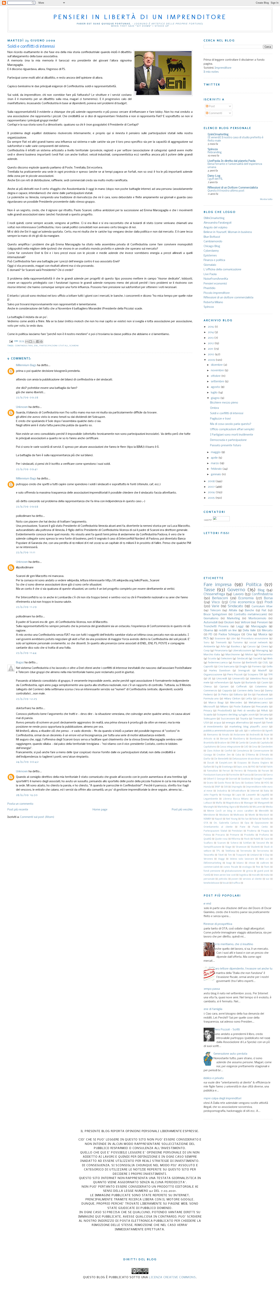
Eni (36, 345)
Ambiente (209, 646)
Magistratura (233, 803)
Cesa (254, 747)
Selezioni (226, 658)
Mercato (267, 630)
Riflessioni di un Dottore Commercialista (233, 187)
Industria (222, 791)
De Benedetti (221, 759)
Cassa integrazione (230, 747)
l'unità (207, 875)
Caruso (251, 646)
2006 (212, 492)
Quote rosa (221, 839)
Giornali (233, 779)
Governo (236, 590)
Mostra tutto (266, 199)
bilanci (240, 863)
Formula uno (211, 698)
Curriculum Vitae (262, 606)
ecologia (247, 867)
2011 (211, 348)
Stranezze (241, 847)
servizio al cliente (252, 879)
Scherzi (234, 843)
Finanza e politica (214, 260)
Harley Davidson (219, 670)
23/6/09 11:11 (25, 552)
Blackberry (239, 739)
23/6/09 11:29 (26, 607)
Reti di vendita (247, 710)
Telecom (215, 610)
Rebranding (215, 152)
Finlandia (252, 771)
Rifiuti (264, 710)
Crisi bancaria (226, 666)
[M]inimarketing (212, 863)
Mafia (219, 803)
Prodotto (249, 835)
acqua (217, 722)
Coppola (227, 690)
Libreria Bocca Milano (236, 799)
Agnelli (269, 731)
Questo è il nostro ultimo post (226, 190)
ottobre (216, 376)
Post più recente (17, 809)
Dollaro (268, 759)
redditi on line (228, 630)
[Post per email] (10, 341)
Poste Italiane (242, 706)
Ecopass (242, 763)
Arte (223, 646)
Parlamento (266, 654)
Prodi (269, 602)
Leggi (239, 626)
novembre (218, 370)
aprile (214, 457)
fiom (266, 867)
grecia (249, 871)
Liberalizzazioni (242, 650)
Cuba (238, 755)
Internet (254, 791)
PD (210, 634)
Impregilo (236, 787)
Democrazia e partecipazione (228, 440)
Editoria (238, 694)
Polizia (207, 835)
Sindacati (242, 658)
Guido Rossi (224, 783)
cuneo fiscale (230, 867)
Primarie (234, 835)
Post (211, 106)
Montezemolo (257, 618)
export (258, 722)
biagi (229, 863)
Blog (261, 590)
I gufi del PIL (215, 179)
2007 (211, 486)
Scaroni (74, 345)
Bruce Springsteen (215, 614)
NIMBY (207, 819)
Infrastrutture (238, 791)
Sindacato (235, 606)
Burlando (251, 682)
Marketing (233, 618)
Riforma (235, 839)
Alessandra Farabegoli (217, 222)
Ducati (210, 763)
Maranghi (209, 807)
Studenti (255, 847)
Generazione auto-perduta (230, 1053)
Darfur (207, 759)
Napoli (218, 819)
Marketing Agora (227, 807)
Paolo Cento (260, 827)
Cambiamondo (213, 241)
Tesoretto (209, 855)
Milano (224, 706)
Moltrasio (239, 815)
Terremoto (246, 851)
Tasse (209, 590)
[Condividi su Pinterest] (41, 341)
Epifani (207, 767)
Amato (225, 735)
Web (270, 658)
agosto (216, 387)
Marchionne (233, 654)
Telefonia (230, 851)
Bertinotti (251, 662)
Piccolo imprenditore (217, 293)
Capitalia (265, 743)
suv (267, 879)
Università (238, 678)
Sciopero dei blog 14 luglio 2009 (235, 714)
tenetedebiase (211, 883)
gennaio (216, 474)
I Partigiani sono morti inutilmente (231, 434)
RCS (206, 638)
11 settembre (255, 731)
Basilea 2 (236, 646)
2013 (211, 337)
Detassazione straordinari (246, 759)
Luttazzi (208, 803)
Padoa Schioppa (229, 634)
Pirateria (251, 831)
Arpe (266, 735)
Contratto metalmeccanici (250, 614)
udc (241, 730)
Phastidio (209, 288)
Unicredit (221, 678)
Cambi (242, 743)
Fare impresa (218, 584)
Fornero (257, 666)
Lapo (238, 795)
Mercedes (236, 702)
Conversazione (261, 751)
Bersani (224, 739)
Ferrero (238, 771)
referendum (221, 682)
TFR (270, 674)
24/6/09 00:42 (27, 761)
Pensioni (262, 622)
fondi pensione (212, 871)
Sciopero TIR (255, 674)
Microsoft (209, 706)
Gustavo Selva (252, 783)
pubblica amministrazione (219, 730)
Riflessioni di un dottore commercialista (228, 297)
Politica (253, 584)
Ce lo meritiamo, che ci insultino (233, 944)
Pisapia (265, 831)
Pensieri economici (215, 283)
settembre (218, 381)
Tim (230, 855)
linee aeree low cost (225, 875)
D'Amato (264, 755)
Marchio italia (212, 654)
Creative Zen (223, 755)
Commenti (215, 113)
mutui (266, 875)
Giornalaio (210, 265)
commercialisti (211, 867)
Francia (247, 775)
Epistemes (210, 255)
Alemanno (212, 735)
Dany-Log (214, 175)
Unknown (22, 407)
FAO (253, 767)
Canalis (253, 743)
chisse (252, 863)
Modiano (224, 815)
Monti (252, 815)
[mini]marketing (218, 134)
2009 (212, 360)
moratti (256, 875)
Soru (206, 642)
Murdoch (264, 815)
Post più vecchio (182, 809)
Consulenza (243, 751)
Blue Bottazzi (212, 236)
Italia (266, 791)
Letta (249, 698)
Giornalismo (211, 618)
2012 (211, 343)
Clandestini (267, 747)
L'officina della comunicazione (222, 269)
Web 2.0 (264, 859)
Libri (233, 638)
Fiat (264, 610)
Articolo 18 (209, 739)
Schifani (247, 843)
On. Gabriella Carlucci (226, 823)
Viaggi (221, 859)
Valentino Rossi (259, 678)
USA (206, 722)
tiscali (226, 883)
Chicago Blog (212, 246)
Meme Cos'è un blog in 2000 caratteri (230, 811)
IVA (226, 787)
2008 (211, 481)
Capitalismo (210, 747)
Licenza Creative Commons (172, 1277)
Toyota (244, 718)
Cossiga (208, 755)
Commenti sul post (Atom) (37, 817)
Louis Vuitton (261, 799)
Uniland (254, 855)
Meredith (264, 811)
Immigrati (244, 670)
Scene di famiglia (211, 1009)
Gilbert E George (215, 779)
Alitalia (233, 610)
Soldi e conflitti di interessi (226, 413)
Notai (255, 819)
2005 (211, 497)
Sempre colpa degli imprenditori (221, 1098)
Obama (208, 630)
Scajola (208, 714)
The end (206, 903)
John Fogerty (211, 795)
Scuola (212, 658)
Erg (216, 767)
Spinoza (213, 149)
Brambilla (209, 743)
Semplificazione (212, 847)
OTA (206, 823)
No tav (245, 819)
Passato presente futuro (225, 445)
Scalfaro (208, 843)
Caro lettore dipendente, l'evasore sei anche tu (243, 968)
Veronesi (208, 859)
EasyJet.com (225, 763)
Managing (262, 650)
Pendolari (237, 831)
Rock (247, 839)
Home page (100, 809)
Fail (261, 767)
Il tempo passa (210, 989)
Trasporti (241, 855)
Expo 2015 (241, 767)
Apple (237, 682)
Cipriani (224, 686)
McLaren (257, 807)
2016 (211, 326)
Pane (242, 827)
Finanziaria (221, 650)
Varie (215, 606)
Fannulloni (212, 771)
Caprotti (208, 666)
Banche (249, 610)
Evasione (220, 638)
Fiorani (265, 771)
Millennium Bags (26, 365)
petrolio (223, 879)
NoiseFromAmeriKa (216, 278)
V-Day (266, 855)
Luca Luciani (265, 698)
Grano (210, 783)
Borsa (268, 598)
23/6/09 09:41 (27, 469)
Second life (262, 843)
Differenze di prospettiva (216, 924)
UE (209, 678)
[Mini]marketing (214, 218)
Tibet (221, 855)
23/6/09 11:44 (26, 653)
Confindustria (24, 345)
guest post (263, 871)
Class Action (213, 751)
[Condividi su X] (34, 341)
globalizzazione (233, 871)
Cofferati (241, 686)
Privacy (208, 710)
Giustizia (245, 779)
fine (258, 867)
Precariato (262, 706)
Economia (246, 598)
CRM (232, 743)
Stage (228, 847)
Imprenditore (223, 67)
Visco (216, 602)
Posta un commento (20, 803)
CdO (246, 747)
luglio (214, 392)
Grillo (269, 666)
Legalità (265, 795)
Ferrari (226, 771)
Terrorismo (263, 851)
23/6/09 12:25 (26, 699)
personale (209, 879)
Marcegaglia (259, 626)
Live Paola (210, 274)
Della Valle (249, 630)
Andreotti (255, 735)
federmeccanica (218, 662)
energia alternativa (237, 722)
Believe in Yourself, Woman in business (228, 232)
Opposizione (262, 823)
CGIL (265, 662)
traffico (236, 883)
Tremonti (221, 642)
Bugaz (20, 662)
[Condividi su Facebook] (38, 341)
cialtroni (264, 863)
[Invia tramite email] (27, 341)
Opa (247, 823)
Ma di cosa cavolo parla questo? (230, 424)
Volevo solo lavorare (242, 859)
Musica (262, 634)
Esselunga (227, 767)
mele (207, 682)
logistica (243, 875)
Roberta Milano (213, 302)
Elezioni (229, 622)
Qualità (207, 839)
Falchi (269, 767)
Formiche (234, 775)
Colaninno (261, 686)
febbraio (216, 468)
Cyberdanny (211, 250)
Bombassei (256, 739)
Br (268, 739)
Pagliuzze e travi (220, 418)
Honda (207, 787)
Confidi (228, 751)
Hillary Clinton (232, 698)
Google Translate (263, 779)
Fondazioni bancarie (215, 775)
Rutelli (257, 839)
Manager (249, 803)
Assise (237, 662)
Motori (249, 654)
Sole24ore (210, 718)
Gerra (269, 775)
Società (257, 658)
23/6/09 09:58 (27, 506)
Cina (249, 634)
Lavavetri (251, 795)
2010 (211, 354)
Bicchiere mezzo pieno (224, 402)
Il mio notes (211, 71)
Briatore (222, 743)
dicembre (217, 364)
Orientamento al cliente (218, 827)
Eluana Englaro (260, 763)
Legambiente (211, 799)
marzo (215, 463)
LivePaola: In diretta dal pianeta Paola (231, 161)
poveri (234, 879)
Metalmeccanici (258, 702)
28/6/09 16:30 (27, 795)
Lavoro (238, 594)
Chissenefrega (214, 594)
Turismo (238, 642)
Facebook (262, 694)
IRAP (217, 787)
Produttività (225, 710)
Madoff (262, 670)
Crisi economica (242, 602)
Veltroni (245, 622)
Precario (220, 835)
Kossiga (226, 795)
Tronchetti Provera (216, 626)
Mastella (244, 807)
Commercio (210, 690)
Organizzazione (213, 674)
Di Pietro (223, 694)
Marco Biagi (216, 702)
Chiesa (208, 686)
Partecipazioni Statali (53, 345)
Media (269, 807)
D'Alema (250, 755)
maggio (216, 452)
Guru (237, 783)
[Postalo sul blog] (30, 341)
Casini (264, 682)
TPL (218, 851)
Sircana (264, 714)
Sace (267, 839)
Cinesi (264, 646)
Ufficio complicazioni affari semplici (232, 429)
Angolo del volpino (215, 227)
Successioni (228, 718)
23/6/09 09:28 (27, 397)
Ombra (214, 408)
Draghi (243, 666)
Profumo (264, 835)
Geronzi (258, 775)
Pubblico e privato (212, 1078)
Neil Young (232, 819)
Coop (207, 650)
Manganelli (264, 803)
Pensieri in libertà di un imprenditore (140, 17)
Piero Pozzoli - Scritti (227, 1029)
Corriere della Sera (248, 690)
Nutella (266, 819)
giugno (215, 398)
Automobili (211, 622)
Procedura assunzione (254, 638)
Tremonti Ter (260, 718)
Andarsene (239, 735)
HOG (266, 783)
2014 (211, 332)
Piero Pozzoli (234, 674)
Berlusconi (220, 598)
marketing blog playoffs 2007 (249, 726)
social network (258, 642)
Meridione (209, 815)
